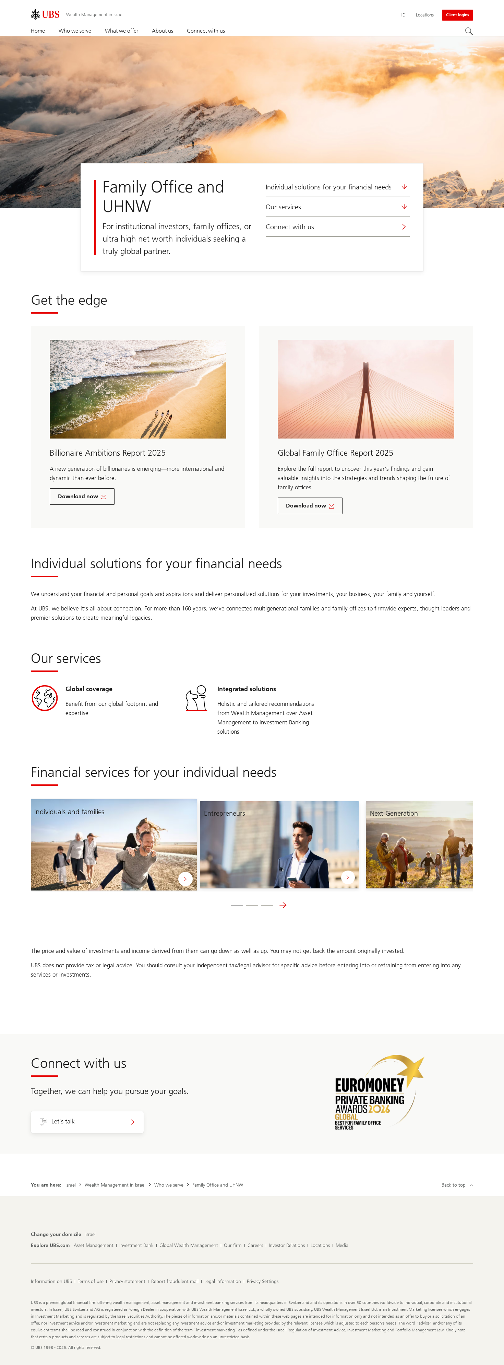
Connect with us (290, 227)
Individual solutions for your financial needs (329, 187)
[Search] (469, 31)
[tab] (237, 905)
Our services (283, 207)
